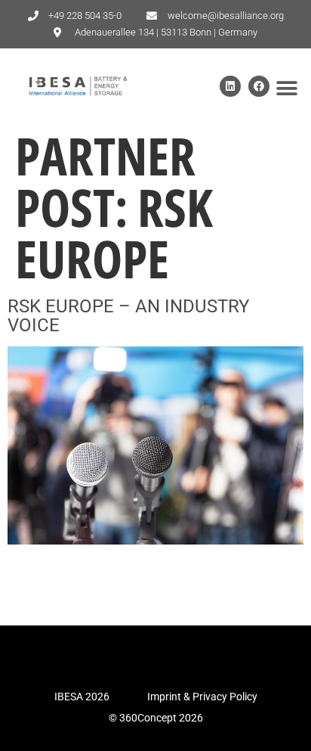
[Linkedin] (230, 86)
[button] (286, 89)
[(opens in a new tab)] (155, 540)
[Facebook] (258, 86)
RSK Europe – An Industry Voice (128, 316)
